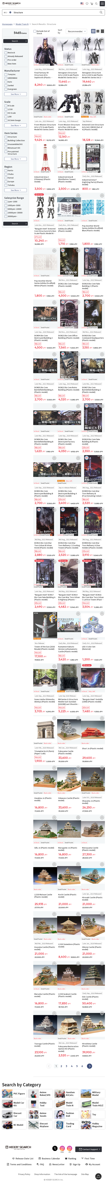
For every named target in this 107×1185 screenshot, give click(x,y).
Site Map (85, 1174)
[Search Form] (96, 3)
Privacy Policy (24, 1174)
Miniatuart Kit (14, 148)
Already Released (15, 56)
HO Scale (12, 113)
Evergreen (12, 89)
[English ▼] (82, 3)
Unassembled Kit (15, 144)
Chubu (11, 174)
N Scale (11, 105)
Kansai (11, 177)
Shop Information (42, 1174)
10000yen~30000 (15, 212)
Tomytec (12, 74)
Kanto (10, 170)
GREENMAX (12, 78)
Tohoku (11, 185)
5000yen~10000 (14, 209)
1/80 (9, 116)
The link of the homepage (65, 1174)
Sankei (11, 85)
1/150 (10, 109)
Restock (11, 52)
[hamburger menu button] (102, 3)
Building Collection (16, 140)
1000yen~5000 (14, 205)
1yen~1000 (12, 201)
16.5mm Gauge (14, 120)
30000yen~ (12, 216)
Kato (10, 82)
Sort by (60, 31)
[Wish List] (87, 3)
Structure (12, 137)
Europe (11, 181)
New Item (12, 63)
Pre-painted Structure (13, 152)
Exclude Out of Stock (43, 32)
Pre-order (12, 60)
